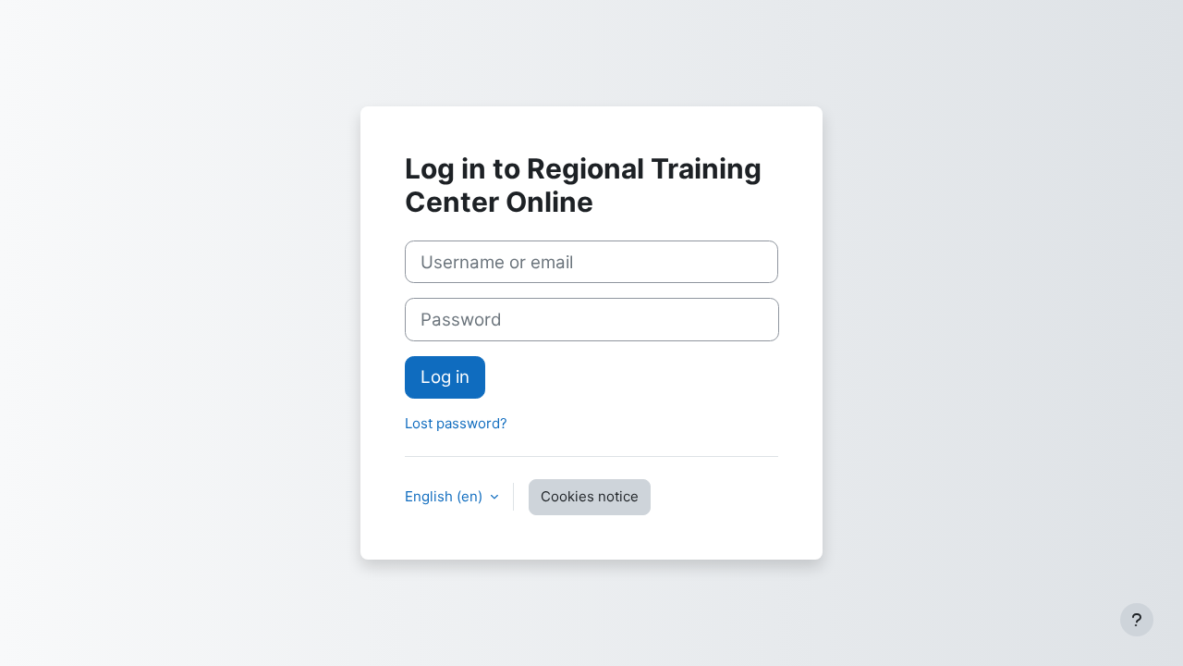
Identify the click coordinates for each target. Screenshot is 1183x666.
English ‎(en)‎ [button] (445, 496)
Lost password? (456, 423)
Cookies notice (590, 496)
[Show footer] (1136, 619)
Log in (445, 377)
